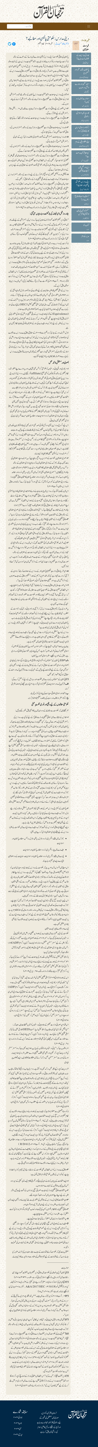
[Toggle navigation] (88, 26)
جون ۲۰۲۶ (18, 1423)
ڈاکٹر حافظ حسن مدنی (62, 44)
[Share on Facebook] (13, 44)
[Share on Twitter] (9, 44)
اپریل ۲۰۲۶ (18, 1435)
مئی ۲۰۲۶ (18, 1429)
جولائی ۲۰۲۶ (18, 1418)
